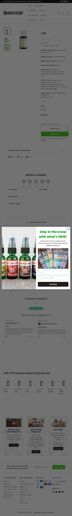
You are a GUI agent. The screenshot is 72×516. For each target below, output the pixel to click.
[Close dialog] (68, 229)
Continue (53, 284)
